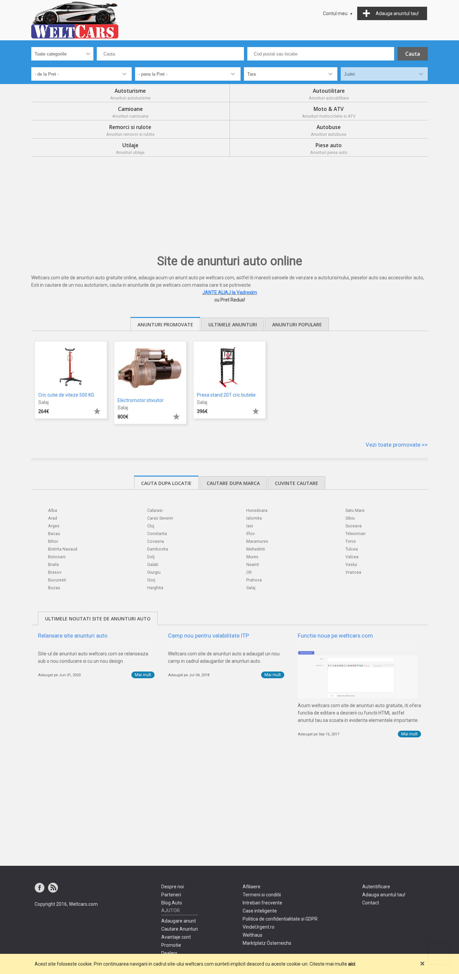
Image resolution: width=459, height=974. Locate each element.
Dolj (151, 556)
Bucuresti (57, 579)
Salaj (250, 587)
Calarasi (155, 510)
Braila (53, 564)
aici (351, 964)
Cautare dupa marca (233, 483)
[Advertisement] (229, 207)
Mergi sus (439, 954)
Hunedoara (256, 510)
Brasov (54, 572)
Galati (152, 564)
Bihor (53, 541)
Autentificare (376, 886)
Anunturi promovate (165, 324)
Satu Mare (355, 510)
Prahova (254, 579)
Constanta (157, 533)
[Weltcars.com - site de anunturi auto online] (74, 20)
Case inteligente (260, 911)
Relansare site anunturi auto (73, 635)
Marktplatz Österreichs (267, 943)
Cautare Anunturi (179, 929)
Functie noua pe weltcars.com (335, 635)
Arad (52, 518)
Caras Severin (160, 518)
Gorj (151, 579)
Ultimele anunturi (232, 324)
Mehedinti (255, 549)
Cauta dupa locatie (166, 483)
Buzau (54, 587)
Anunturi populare (297, 324)
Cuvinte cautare (296, 483)
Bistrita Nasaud (62, 549)
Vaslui (351, 564)
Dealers (169, 953)
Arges (53, 525)
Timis (350, 541)
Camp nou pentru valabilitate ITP (208, 635)
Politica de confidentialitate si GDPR (280, 919)
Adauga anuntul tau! (383, 894)
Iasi (249, 525)
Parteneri (171, 894)
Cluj (150, 525)
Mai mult (143, 674)
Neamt (252, 564)
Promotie (171, 945)
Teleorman (355, 533)
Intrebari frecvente (262, 902)
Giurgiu (154, 572)
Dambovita (157, 549)
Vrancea (353, 572)
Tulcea (351, 549)
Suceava (353, 525)
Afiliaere (251, 886)
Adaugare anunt (178, 921)
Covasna (155, 541)
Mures (252, 556)
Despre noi (172, 886)
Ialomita (254, 518)
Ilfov (250, 533)
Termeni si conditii (262, 894)
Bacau (54, 533)
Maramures (257, 541)
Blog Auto (171, 902)
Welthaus (252, 935)
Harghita (155, 587)
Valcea (352, 556)
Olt (249, 572)
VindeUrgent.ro (259, 927)
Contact (370, 902)
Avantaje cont (176, 937)
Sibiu (350, 518)
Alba (52, 510)
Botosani (57, 556)
